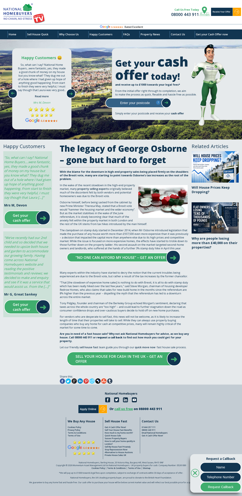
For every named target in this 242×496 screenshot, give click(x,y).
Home (12, 34)
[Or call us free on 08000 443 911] (136, 412)
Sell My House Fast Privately (118, 446)
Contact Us (178, 34)
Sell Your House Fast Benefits (118, 430)
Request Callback (220, 487)
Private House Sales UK (115, 455)
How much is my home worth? (119, 432)
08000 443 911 (185, 14)
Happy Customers (101, 34)
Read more (42, 96)
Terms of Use (74, 435)
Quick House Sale (113, 435)
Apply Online (88, 409)
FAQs (126, 34)
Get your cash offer (24, 218)
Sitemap (146, 468)
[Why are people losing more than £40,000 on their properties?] (215, 204)
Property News (150, 34)
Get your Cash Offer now (212, 34)
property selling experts (93, 189)
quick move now (145, 347)
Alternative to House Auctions (119, 452)
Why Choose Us (69, 34)
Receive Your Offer (221, 11)
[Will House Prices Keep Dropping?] (215, 153)
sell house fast (89, 347)
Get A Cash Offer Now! (115, 427)
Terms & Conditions (77, 432)
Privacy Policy (74, 430)
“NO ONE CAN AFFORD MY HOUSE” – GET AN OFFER (120, 257)
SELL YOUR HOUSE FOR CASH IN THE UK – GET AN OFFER (121, 359)
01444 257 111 (148, 427)
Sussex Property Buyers (116, 438)
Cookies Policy (74, 427)
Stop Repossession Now (116, 449)
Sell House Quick (37, 34)
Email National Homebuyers (155, 432)
